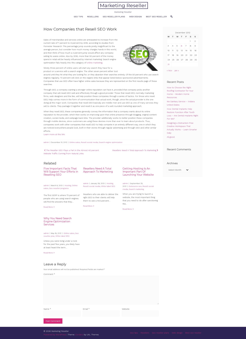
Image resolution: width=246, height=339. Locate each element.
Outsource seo (135, 186)
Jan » (176, 70)
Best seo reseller (156, 16)
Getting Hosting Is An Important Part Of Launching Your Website (138, 171)
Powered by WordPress (55, 334)
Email (86, 309)
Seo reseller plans (114, 16)
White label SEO (108, 186)
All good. (171, 137)
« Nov (169, 70)
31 (168, 64)
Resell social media (89, 142)
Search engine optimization (110, 142)
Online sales (74, 142)
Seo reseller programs (59, 188)
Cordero (79, 334)
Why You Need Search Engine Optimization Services (58, 221)
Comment (49, 274)
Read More (48, 207)
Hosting (68, 185)
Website (125, 309)
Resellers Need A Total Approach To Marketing (98, 170)
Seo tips (78, 16)
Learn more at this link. (54, 134)
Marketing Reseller (123, 5)
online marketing (94, 62)
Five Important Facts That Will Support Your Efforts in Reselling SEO (61, 171)
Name (47, 309)
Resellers (93, 16)
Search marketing (136, 189)
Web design (135, 16)
